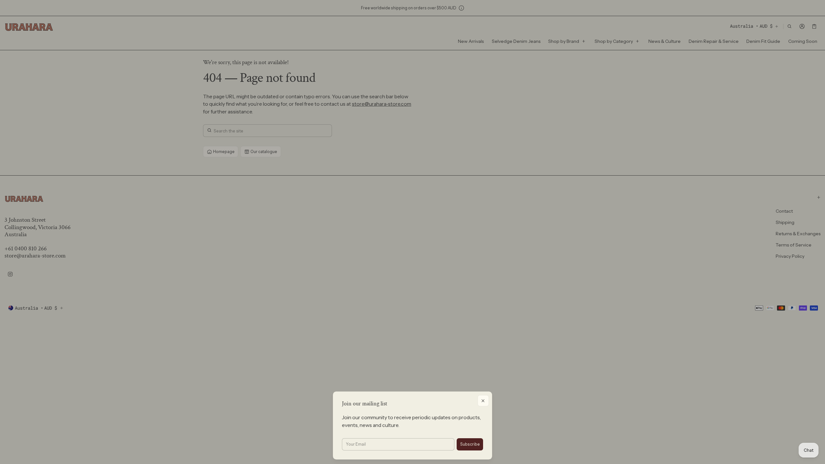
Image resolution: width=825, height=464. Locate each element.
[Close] (483, 400)
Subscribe (470, 444)
